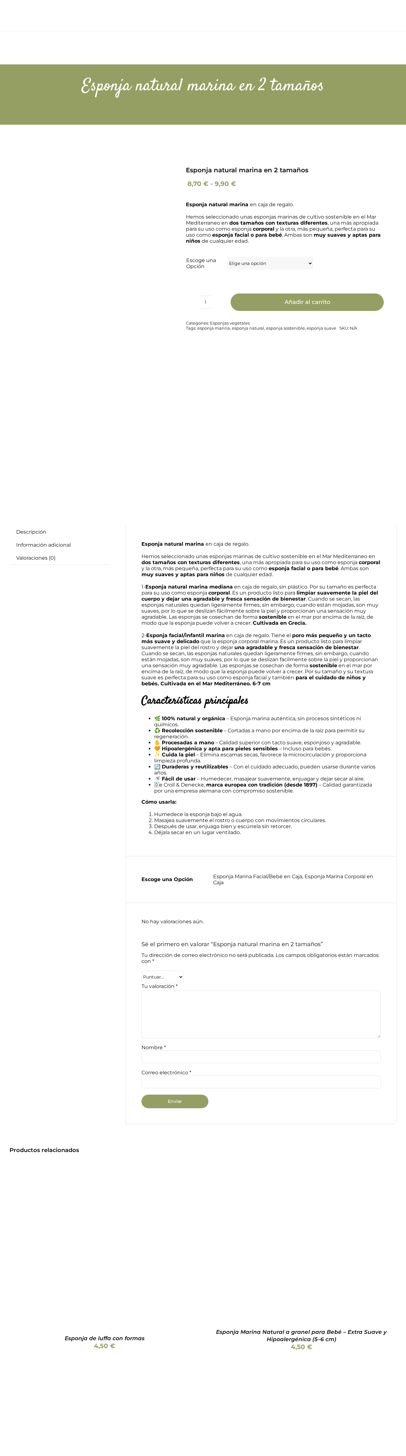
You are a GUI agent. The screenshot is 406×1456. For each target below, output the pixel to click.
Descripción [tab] (31, 532)
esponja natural (248, 328)
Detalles (122, 1247)
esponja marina (213, 328)
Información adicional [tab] (43, 545)
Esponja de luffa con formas (105, 1338)
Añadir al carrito (307, 302)
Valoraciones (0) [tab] (36, 558)
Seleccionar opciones (72, 1247)
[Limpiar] (382, 261)
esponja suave (321, 328)
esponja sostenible (285, 328)
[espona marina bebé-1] (80, 325)
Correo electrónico (166, 1073)
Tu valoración (159, 986)
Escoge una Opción (201, 263)
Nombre (153, 1047)
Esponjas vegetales (230, 323)
